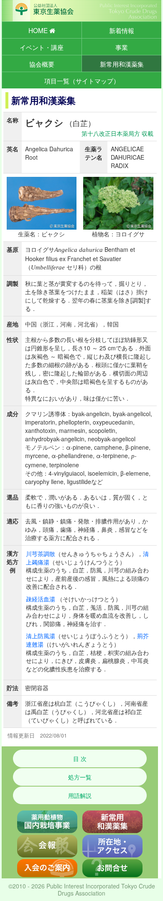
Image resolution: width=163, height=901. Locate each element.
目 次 (80, 758)
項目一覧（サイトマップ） (82, 80)
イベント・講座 (42, 47)
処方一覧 (80, 777)
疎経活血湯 (40, 599)
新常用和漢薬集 (122, 63)
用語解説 (80, 795)
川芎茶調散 (40, 553)
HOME (38, 30)
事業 (121, 47)
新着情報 (121, 30)
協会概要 (41, 63)
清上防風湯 (40, 636)
